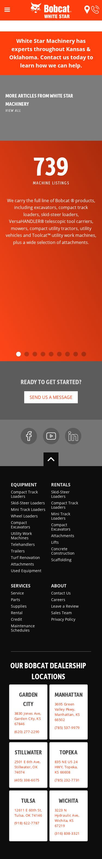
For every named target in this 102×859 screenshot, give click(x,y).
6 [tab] (59, 354)
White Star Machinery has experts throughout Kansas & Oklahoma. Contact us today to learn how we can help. (51, 53)
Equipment (24, 485)
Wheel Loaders (24, 516)
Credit (16, 619)
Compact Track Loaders (24, 494)
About (58, 586)
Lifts (55, 542)
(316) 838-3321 (66, 833)
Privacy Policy (63, 619)
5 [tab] (51, 354)
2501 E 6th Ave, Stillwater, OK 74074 (27, 767)
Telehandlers (23, 544)
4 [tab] (43, 354)
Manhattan (68, 694)
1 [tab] (18, 354)
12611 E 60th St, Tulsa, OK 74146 (28, 812)
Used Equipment (26, 570)
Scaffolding (61, 559)
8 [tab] (75, 354)
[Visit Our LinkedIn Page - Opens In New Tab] (73, 436)
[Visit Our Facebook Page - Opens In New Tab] (29, 436)
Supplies (19, 606)
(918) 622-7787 (26, 822)
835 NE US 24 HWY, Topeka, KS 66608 (66, 767)
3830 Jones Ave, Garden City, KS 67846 (27, 718)
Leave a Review (65, 606)
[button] (87, 9)
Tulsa (28, 800)
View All (13, 110)
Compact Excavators (20, 524)
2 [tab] (26, 354)
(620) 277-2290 (26, 731)
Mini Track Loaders (28, 509)
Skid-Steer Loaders (28, 502)
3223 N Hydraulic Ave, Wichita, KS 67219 (66, 817)
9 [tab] (83, 354)
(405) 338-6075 (26, 779)
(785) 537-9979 (66, 727)
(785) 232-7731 (66, 779)
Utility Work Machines (21, 535)
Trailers (18, 551)
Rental (17, 612)
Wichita (68, 800)
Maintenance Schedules (23, 628)
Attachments (22, 564)
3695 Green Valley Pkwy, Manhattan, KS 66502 (67, 712)
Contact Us (61, 593)
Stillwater (28, 752)
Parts (15, 599)
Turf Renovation (25, 557)
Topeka (68, 752)
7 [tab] (67, 354)
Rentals (60, 485)
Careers (58, 599)
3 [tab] (35, 354)
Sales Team (61, 612)
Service (17, 593)
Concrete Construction (63, 551)
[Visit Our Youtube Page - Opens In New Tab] (51, 436)
